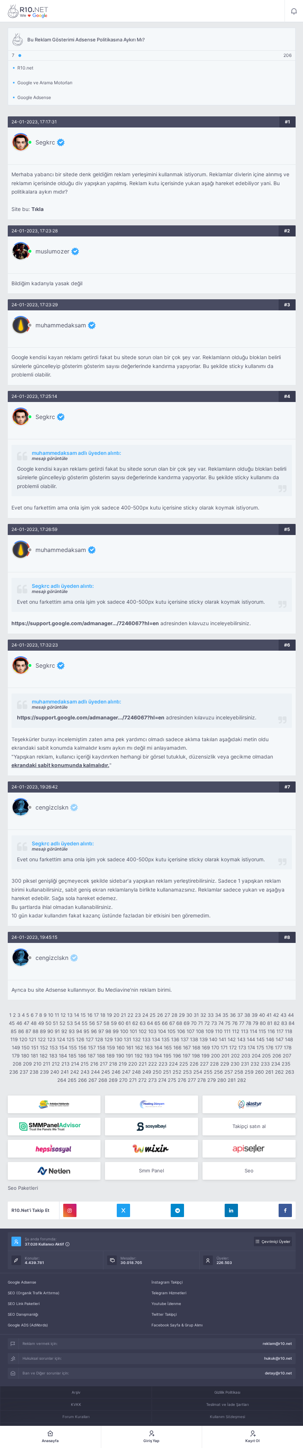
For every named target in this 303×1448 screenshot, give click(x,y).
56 (92, 1023)
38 (247, 1015)
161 (129, 1047)
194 (158, 1056)
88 (35, 1031)
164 (158, 1047)
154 (63, 1047)
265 (72, 1080)
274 (162, 1080)
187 (91, 1056)
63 (143, 1023)
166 (177, 1047)
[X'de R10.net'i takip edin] (123, 1210)
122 (42, 1039)
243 (85, 1072)
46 (19, 1023)
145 (260, 1039)
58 (106, 1023)
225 (183, 1064)
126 (80, 1039)
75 (228, 1023)
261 (269, 1072)
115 (262, 1031)
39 (255, 1015)
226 (194, 1064)
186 (82, 1056)
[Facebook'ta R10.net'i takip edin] (285, 1210)
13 (69, 1015)
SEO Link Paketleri (24, 1303)
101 (133, 1031)
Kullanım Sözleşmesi (227, 1416)
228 (214, 1064)
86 (21, 1031)
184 (63, 1056)
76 (235, 1023)
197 (186, 1056)
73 (214, 1023)
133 (146, 1039)
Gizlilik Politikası (227, 1392)
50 (48, 1023)
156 (82, 1047)
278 (201, 1080)
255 (208, 1072)
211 (46, 1064)
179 (16, 1056)
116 (271, 1031)
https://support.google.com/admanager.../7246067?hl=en (85, 623)
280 (221, 1080)
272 (142, 1080)
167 (187, 1047)
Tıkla (37, 209)
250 (157, 1072)
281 (232, 1080)
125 (71, 1039)
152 (44, 1047)
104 (162, 1031)
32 (203, 1015)
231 (245, 1064)
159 (111, 1047)
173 (242, 1047)
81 (269, 1023)
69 (187, 1023)
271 (133, 1080)
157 (92, 1047)
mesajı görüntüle (50, 458)
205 (266, 1056)
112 (235, 1031)
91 (57, 1031)
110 (218, 1031)
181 (34, 1056)
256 (218, 1072)
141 (222, 1039)
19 (109, 1015)
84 (292, 1023)
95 (86, 1031)
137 (184, 1039)
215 (85, 1064)
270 (123, 1080)
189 (110, 1056)
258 (238, 1072)
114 (253, 1031)
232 (255, 1064)
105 (171, 1031)
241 (65, 1072)
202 (235, 1056)
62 (135, 1023)
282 (241, 1080)
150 (25, 1047)
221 (143, 1064)
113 (244, 1031)
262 (279, 1072)
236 (13, 1072)
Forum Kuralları (75, 1416)
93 (72, 1031)
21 (123, 1015)
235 (286, 1064)
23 (138, 1015)
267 (92, 1080)
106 (181, 1031)
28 (174, 1015)
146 (270, 1039)
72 (207, 1023)
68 (179, 1023)
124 (61, 1039)
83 (284, 1023)
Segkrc (45, 142)
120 (23, 1039)
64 (150, 1023)
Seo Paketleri (23, 1188)
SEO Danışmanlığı (23, 1314)
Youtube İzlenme (166, 1303)
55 (85, 1023)
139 (204, 1039)
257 (228, 1072)
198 (196, 1056)
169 (206, 1047)
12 (63, 1015)
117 (279, 1031)
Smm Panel (151, 1170)
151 (34, 1047)
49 (41, 1023)
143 (241, 1039)
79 (255, 1023)
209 (27, 1064)
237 (24, 1072)
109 (209, 1031)
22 (130, 1015)
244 (95, 1072)
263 (289, 1072)
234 (275, 1064)
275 (172, 1080)
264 (61, 1080)
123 (51, 1039)
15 (83, 1015)
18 (102, 1015)
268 (102, 1080)
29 (182, 1015)
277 (192, 1080)
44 (291, 1015)
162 (139, 1047)
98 (108, 1031)
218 (113, 1064)
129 (109, 1039)
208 (17, 1064)
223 (163, 1064)
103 (152, 1031)
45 (12, 1023)
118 (288, 1031)
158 (101, 1047)
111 (227, 1031)
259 (249, 1072)
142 (232, 1039)
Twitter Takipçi (164, 1314)
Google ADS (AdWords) (28, 1325)
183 (53, 1056)
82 (277, 1023)
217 (104, 1064)
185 (72, 1056)
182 (44, 1056)
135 (165, 1039)
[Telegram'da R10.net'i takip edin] (177, 1210)
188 (101, 1056)
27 (167, 1015)
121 (32, 1039)
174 (251, 1047)
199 (205, 1056)
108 (200, 1031)
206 (276, 1056)
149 (16, 1047)
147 (279, 1039)
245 (105, 1072)
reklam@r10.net (277, 1343)
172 (233, 1047)
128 (99, 1039)
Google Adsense (22, 1282)
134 (156, 1039)
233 (265, 1064)
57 (99, 1023)
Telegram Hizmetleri (169, 1293)
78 (248, 1023)
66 (165, 1023)
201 (225, 1056)
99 (116, 1031)
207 (287, 1056)
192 (139, 1056)
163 (148, 1047)
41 (269, 1015)
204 (256, 1056)
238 (34, 1072)
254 (197, 1072)
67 (172, 1023)
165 (168, 1047)
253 (187, 1072)
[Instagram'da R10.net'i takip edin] (69, 1210)
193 (148, 1056)
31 (196, 1015)
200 (215, 1056)
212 (56, 1064)
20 (116, 1015)
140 (213, 1039)
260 (259, 1072)
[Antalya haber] (54, 1104)
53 (70, 1023)
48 (34, 1023)
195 (167, 1056)
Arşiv (76, 1392)
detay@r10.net (278, 1373)
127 (89, 1039)
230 (235, 1064)
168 (196, 1047)
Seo (249, 1170)
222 (152, 1064)
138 (194, 1039)
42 (276, 1015)
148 (289, 1039)
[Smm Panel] (151, 1126)
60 (121, 1023)
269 (113, 1080)
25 (153, 1015)
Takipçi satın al (249, 1126)
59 (114, 1023)
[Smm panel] (54, 1126)
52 (62, 1023)
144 (251, 1039)
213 (65, 1064)
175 (260, 1047)
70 (194, 1023)
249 (146, 1072)
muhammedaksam (60, 325)
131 (127, 1039)
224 (173, 1064)
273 (152, 1080)
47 (26, 1023)
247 (126, 1072)
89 (43, 1031)
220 (132, 1064)
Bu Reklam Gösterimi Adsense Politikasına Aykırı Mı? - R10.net (28, 11)
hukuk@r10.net (278, 1358)
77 (241, 1023)
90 (50, 1031)
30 (189, 1015)
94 (79, 1031)
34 (218, 1015)
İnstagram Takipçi (167, 1282)
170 (215, 1047)
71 (200, 1023)
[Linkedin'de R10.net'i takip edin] (231, 1210)
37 (240, 1015)
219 (123, 1064)
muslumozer (52, 251)
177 (278, 1047)
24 (145, 1015)
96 (94, 1031)
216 (94, 1064)
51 (55, 1023)
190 (120, 1056)
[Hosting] (151, 1104)
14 (76, 1015)
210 (37, 1064)
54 (77, 1023)
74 (221, 1023)
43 (283, 1015)
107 (190, 1031)
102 (143, 1031)
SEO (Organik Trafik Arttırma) (33, 1293)
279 (211, 1080)
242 (74, 1072)
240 (54, 1072)
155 (73, 1047)
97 (101, 1031)
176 (269, 1047)
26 (160, 1015)
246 (116, 1072)
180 (25, 1056)
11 (57, 1015)
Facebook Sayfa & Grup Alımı (177, 1325)
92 (64, 1031)
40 (262, 1015)
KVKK (76, 1404)
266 (82, 1080)
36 (233, 1015)
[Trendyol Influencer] (151, 1149)
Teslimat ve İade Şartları (227, 1404)
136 (175, 1039)
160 (120, 1047)
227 (204, 1064)
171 (224, 1047)
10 (50, 1015)
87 (28, 1031)
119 (14, 1039)
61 (128, 1023)
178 (288, 1047)
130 (118, 1039)
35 (225, 1015)
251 (167, 1072)
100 (124, 1031)
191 (129, 1056)
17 (96, 1015)
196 (177, 1056)
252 (177, 1072)
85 (14, 1031)
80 (263, 1023)
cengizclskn (51, 807)
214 (75, 1064)
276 (182, 1080)
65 (157, 1023)
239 (44, 1072)
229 (224, 1064)
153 (54, 1047)
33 (211, 1015)
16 (89, 1015)
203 (245, 1056)
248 (136, 1072)
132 (137, 1039)
